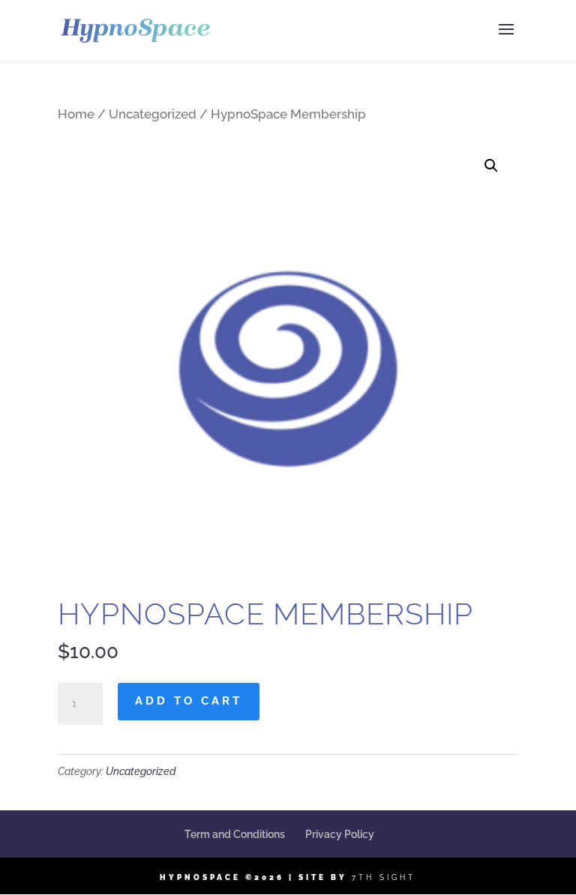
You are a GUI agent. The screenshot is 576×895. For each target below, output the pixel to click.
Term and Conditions (234, 834)
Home (76, 113)
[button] (491, 165)
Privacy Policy (339, 834)
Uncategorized (152, 113)
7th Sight (384, 877)
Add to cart (188, 701)
